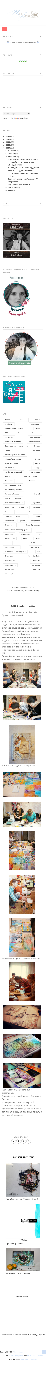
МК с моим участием (13, 490)
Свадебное (35, 521)
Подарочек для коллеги (19, 184)
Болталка (9, 437)
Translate (23, 118)
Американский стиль (14, 428)
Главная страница (22, 1334)
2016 (8, 139)
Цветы (8, 543)
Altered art (35, 547)
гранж (7, 450)
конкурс (36, 468)
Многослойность (12, 494)
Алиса (37, 420)
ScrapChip (36, 565)
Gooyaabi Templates (29, 1359)
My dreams (18, 1352)
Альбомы (9, 424)
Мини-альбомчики (13, 485)
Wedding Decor (11, 574)
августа (11, 190)
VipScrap (36, 569)
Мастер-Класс (34, 481)
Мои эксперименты (13, 498)
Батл (20, 433)
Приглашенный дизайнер (15, 516)
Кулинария (35, 472)
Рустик (22, 521)
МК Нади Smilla (15, 165)
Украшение (10, 538)
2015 (8, 142)
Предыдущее (38, 1334)
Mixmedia (36, 561)
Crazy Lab (9, 556)
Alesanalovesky (32, 591)
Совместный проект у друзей (17, 530)
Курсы (7, 476)
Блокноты (36, 433)
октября (12, 156)
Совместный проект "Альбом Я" (23, 179)
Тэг (39, 534)
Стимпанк (9, 534)
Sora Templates (17, 1356)
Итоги (37, 459)
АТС (6, 433)
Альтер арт (35, 424)
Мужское (36, 503)
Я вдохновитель (12, 547)
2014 (8, 145)
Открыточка (14, 182)
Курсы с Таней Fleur (32, 476)
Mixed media (10, 561)
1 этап (7, 420)
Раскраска (9, 521)
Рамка (37, 516)
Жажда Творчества (13, 459)
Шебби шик (35, 543)
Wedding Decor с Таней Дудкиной (24, 168)
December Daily (34, 556)
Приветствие (34, 512)
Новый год (9, 507)
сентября (12, 187)
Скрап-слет (10, 525)
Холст (37, 538)
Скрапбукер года (33, 525)
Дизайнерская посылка (15, 455)
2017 (8, 136)
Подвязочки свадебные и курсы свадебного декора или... (23, 160)
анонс (37, 428)
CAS (38, 552)
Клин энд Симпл (11, 463)
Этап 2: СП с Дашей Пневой (20, 170)
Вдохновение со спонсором (16, 446)
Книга (37, 463)
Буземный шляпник (13, 442)
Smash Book (10, 569)
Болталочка (35, 437)
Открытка (23, 507)
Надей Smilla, (8, 624)
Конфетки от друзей (13, 472)
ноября (11, 154)
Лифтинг (9, 481)
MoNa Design (10, 565)
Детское (36, 450)
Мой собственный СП (14, 503)
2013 (8, 148)
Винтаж (37, 446)
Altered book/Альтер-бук (15, 552)
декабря (12, 151)
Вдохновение (34, 442)
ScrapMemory (25, 628)
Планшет (9, 512)
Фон (25, 538)
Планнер (36, 507)
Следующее (6, 1334)
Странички (25, 534)
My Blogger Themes (35, 1356)
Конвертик (9, 468)
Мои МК (37, 494)
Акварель (22, 420)
